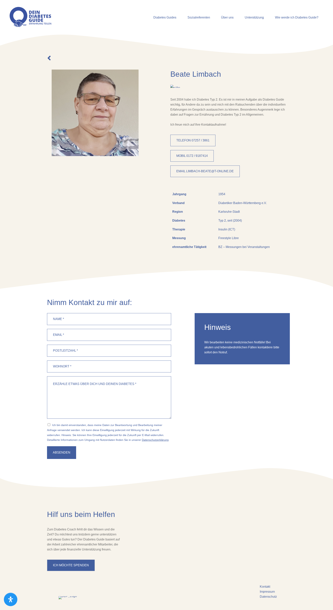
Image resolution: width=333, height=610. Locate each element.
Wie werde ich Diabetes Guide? (296, 17)
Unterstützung (254, 17)
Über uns (227, 17)
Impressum (267, 591)
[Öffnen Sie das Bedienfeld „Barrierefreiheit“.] (10, 599)
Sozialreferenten (199, 17)
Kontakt (265, 586)
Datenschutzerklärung (155, 439)
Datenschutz (268, 596)
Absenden (61, 452)
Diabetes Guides (164, 17)
